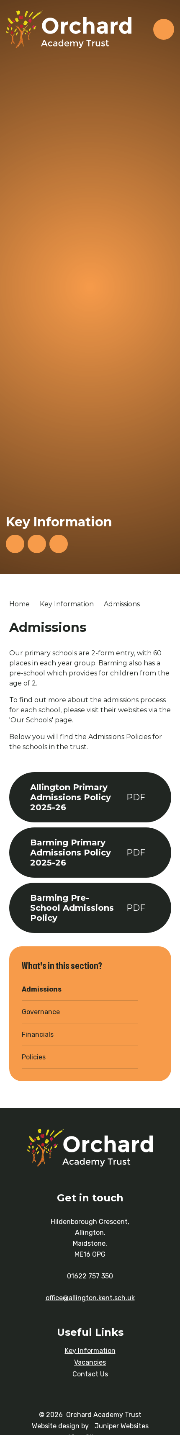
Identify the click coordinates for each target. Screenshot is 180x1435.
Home (19, 604)
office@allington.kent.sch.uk (90, 1298)
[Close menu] (163, 29)
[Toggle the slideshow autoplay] (58, 544)
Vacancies (90, 1362)
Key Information (67, 604)
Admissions (122, 604)
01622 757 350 (90, 1276)
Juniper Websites (122, 1426)
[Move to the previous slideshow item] (37, 544)
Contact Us (90, 1374)
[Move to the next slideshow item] (15, 544)
